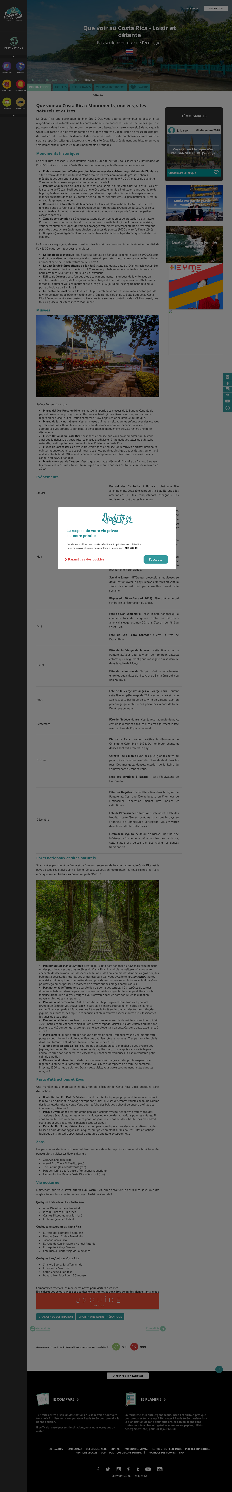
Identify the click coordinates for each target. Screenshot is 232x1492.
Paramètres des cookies (86, 559)
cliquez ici (131, 547)
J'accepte (156, 559)
